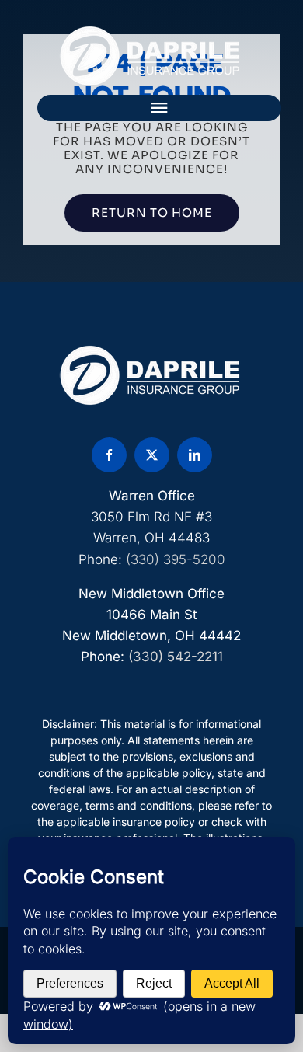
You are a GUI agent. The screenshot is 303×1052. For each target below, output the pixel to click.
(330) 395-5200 (175, 559)
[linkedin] (194, 454)
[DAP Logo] (151, 31)
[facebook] (109, 454)
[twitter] (151, 454)
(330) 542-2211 (175, 656)
